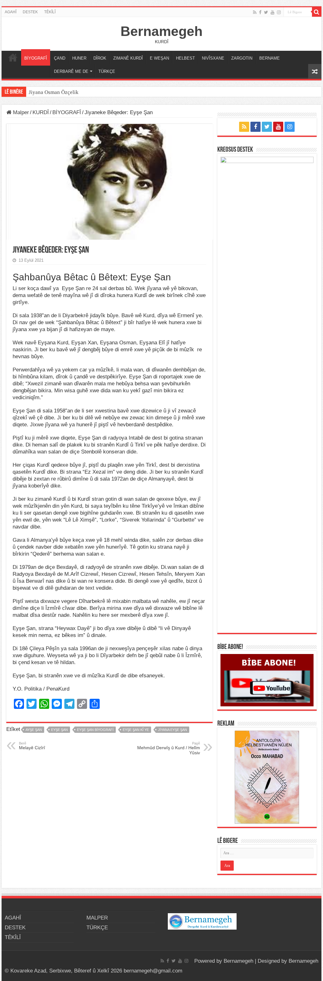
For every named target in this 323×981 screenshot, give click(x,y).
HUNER (79, 58)
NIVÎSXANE (213, 58)
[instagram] (278, 12)
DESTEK (30, 12)
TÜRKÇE (106, 71)
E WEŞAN (159, 58)
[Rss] (254, 12)
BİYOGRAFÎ (35, 58)
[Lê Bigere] (316, 12)
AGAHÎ (10, 12)
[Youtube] (272, 12)
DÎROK (99, 58)
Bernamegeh (161, 31)
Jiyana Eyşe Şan (172, 730)
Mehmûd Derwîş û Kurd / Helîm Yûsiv (168, 748)
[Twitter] (266, 12)
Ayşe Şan (34, 730)
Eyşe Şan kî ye (136, 730)
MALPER (13, 57)
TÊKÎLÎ (50, 12)
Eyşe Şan (59, 730)
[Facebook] (260, 12)
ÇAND (59, 58)
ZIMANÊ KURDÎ (128, 58)
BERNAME (269, 58)
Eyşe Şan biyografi (95, 730)
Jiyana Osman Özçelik (54, 92)
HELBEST (185, 58)
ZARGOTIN (241, 58)
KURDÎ (40, 112)
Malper (20, 112)
